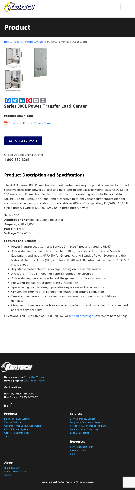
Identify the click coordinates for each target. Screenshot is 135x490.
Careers (8, 475)
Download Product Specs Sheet (30, 123)
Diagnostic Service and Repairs (86, 422)
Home (7, 42)
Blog (72, 454)
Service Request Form (81, 447)
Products (17, 42)
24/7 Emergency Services (83, 419)
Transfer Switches (34, 42)
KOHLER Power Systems (16, 429)
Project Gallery (78, 451)
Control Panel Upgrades (16, 433)
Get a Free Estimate (34, 381)
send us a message (81, 316)
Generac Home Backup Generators (22, 426)
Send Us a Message (35, 377)
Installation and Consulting (84, 429)
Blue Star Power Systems (17, 419)
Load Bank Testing (79, 433)
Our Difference (11, 468)
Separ (7, 437)
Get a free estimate (23, 141)
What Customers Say (15, 472)
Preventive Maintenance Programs (88, 426)
